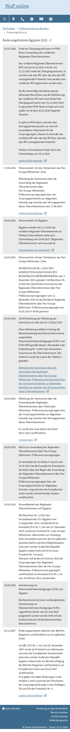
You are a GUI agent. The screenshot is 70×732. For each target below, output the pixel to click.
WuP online (17, 6)
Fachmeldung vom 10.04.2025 (34, 250)
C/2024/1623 (26, 440)
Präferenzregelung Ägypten (34, 28)
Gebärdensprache (58, 720)
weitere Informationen (31, 160)
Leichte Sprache (59, 716)
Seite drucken (12, 708)
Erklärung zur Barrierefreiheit (52, 708)
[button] (4, 19)
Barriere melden (59, 712)
